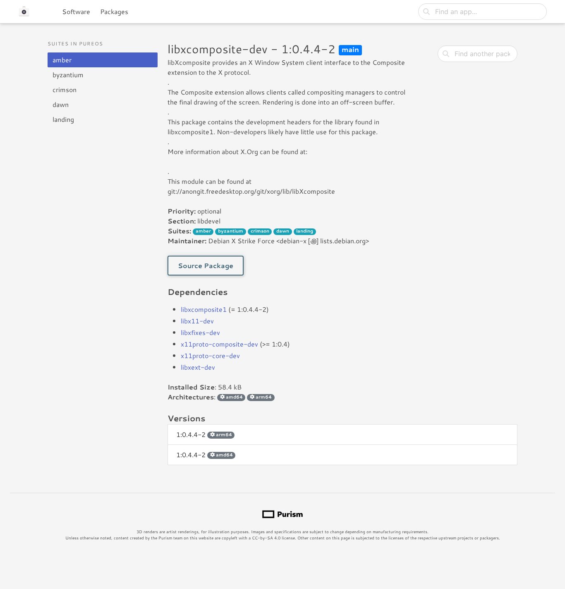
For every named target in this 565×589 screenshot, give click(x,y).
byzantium (68, 74)
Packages (114, 11)
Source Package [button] (205, 265)
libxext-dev (198, 367)
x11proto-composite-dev (219, 344)
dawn (61, 104)
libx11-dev (197, 320)
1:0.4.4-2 (204, 434)
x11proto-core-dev (210, 355)
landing (63, 119)
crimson (65, 89)
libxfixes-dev (200, 332)
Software (76, 11)
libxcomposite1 (204, 309)
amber (62, 59)
